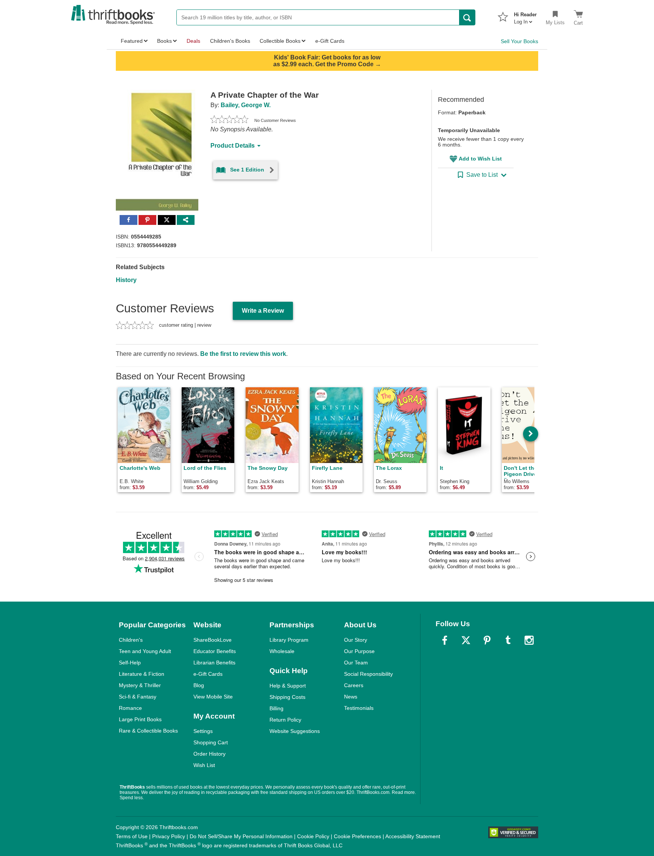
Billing (276, 708)
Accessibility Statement (412, 836)
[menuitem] (525, 16)
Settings (203, 731)
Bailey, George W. (246, 105)
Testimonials (359, 708)
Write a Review (263, 310)
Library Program (288, 640)
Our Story (355, 640)
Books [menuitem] (164, 41)
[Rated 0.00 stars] (229, 120)
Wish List (204, 765)
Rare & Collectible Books (148, 731)
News (350, 697)
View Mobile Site (213, 697)
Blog (198, 685)
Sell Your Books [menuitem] (519, 41)
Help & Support (287, 686)
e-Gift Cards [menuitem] (329, 41)
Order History (209, 754)
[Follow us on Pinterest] (487, 640)
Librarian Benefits (214, 663)
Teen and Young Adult (145, 651)
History (126, 280)
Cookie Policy (313, 836)
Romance (130, 708)
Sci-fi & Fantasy (137, 697)
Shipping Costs (287, 697)
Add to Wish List (480, 159)
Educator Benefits (214, 651)
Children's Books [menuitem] (230, 41)
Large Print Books (140, 719)
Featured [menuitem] (132, 41)
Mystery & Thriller (140, 685)
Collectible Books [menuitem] (280, 41)
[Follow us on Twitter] (466, 640)
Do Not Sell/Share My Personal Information (241, 836)
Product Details (232, 145)
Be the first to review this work (243, 354)
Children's (131, 640)
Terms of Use (132, 836)
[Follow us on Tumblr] (508, 640)
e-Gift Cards (208, 674)
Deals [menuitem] (193, 41)
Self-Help (130, 663)
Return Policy (285, 720)
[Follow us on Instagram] (529, 640)
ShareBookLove (212, 640)
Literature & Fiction (141, 674)
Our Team (356, 663)
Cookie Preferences (357, 836)
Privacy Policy (168, 836)
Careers (353, 685)
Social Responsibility (368, 674)
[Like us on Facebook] (445, 640)
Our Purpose (359, 651)
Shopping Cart (210, 742)
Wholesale (281, 651)
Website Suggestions (294, 731)
